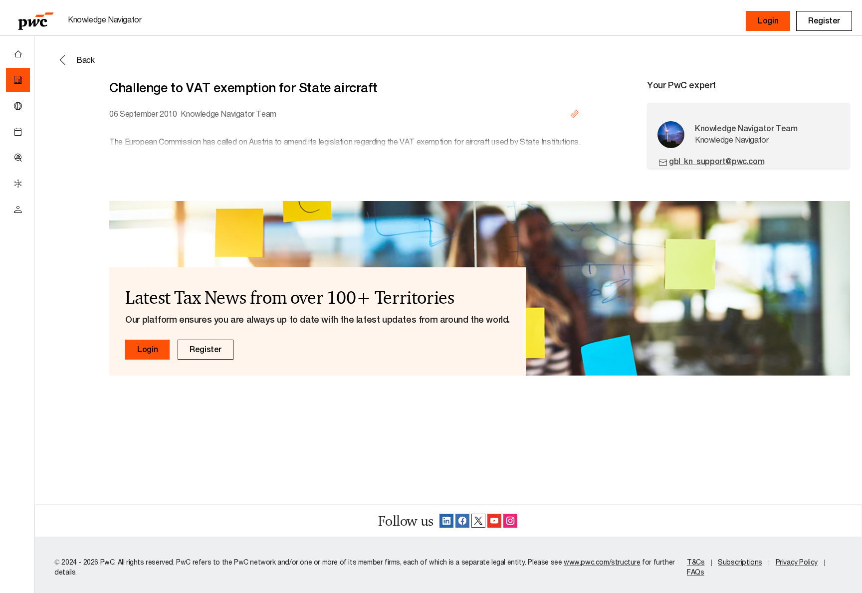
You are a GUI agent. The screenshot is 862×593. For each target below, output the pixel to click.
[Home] (18, 54)
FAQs (695, 572)
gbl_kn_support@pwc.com (716, 161)
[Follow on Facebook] (462, 521)
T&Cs (695, 562)
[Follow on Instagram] (510, 521)
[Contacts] (18, 209)
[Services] (18, 184)
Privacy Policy (797, 562)
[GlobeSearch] (18, 106)
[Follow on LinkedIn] (446, 521)
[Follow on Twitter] (478, 521)
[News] (18, 80)
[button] (768, 21)
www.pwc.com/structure (602, 562)
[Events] (18, 132)
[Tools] (18, 158)
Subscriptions (740, 562)
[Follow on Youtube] (494, 521)
